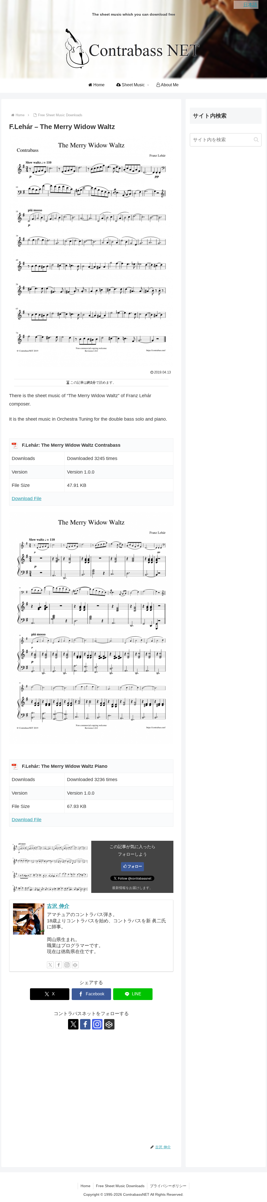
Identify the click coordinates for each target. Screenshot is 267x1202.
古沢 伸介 (58, 906)
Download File (26, 498)
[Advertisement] (91, 1088)
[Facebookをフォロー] (58, 964)
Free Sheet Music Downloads (120, 1186)
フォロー (135, 866)
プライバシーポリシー (168, 1186)
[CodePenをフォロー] (75, 964)
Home (85, 1186)
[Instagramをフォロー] (67, 964)
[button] (256, 140)
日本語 (250, 4)
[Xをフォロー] (50, 964)
